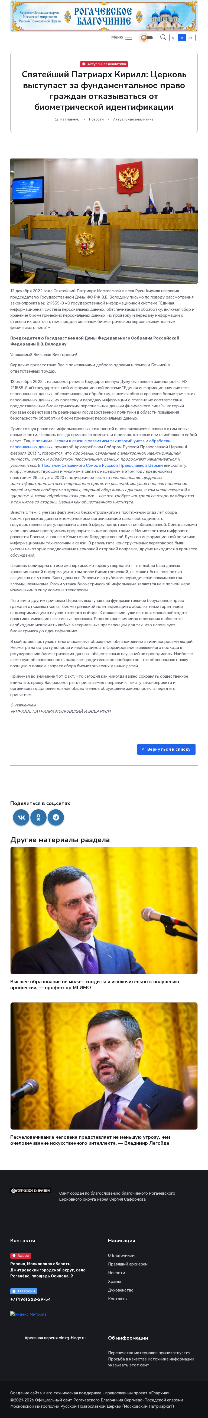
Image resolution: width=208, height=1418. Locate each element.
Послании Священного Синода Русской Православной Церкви (102, 465)
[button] (163, 37)
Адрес (23, 1256)
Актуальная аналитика (106, 64)
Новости (96, 119)
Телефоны (26, 1291)
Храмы (114, 1281)
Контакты (117, 1298)
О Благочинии (121, 1255)
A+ (190, 37)
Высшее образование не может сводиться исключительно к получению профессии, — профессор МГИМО (94, 984)
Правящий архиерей (128, 1264)
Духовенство (121, 1290)
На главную (69, 119)
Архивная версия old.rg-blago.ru (55, 1337)
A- (174, 37)
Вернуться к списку (168, 749)
